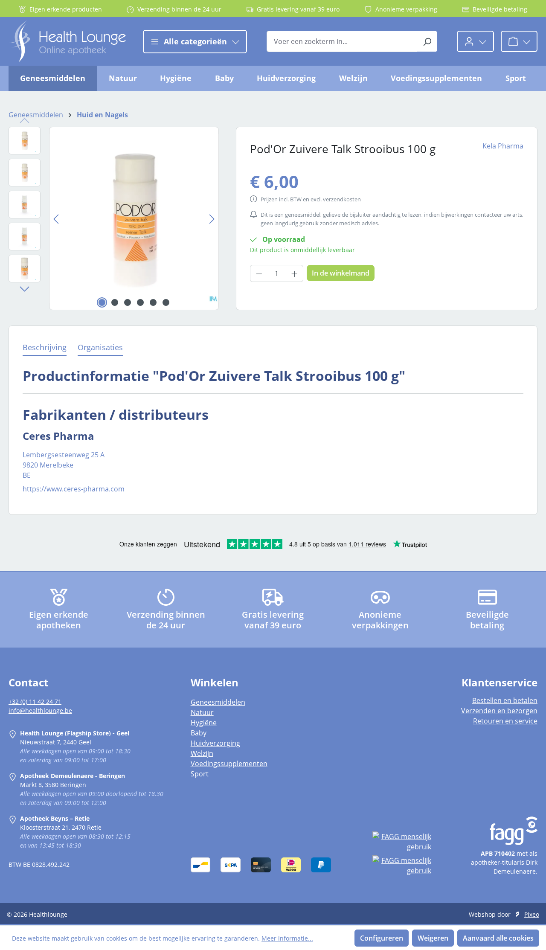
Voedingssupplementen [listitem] (229, 763)
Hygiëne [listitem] (204, 722)
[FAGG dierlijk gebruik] (401, 865)
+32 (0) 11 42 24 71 (35, 701)
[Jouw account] (475, 41)
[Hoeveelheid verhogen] (295, 273)
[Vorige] (55, 218)
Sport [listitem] (200, 774)
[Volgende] (212, 218)
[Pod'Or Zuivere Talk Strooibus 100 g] (133, 218)
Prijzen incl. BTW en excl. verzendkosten (311, 199)
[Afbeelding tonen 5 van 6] (153, 302)
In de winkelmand (340, 273)
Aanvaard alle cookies (498, 938)
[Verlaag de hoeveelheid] (259, 273)
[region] (113, 218)
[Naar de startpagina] (67, 41)
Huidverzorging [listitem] (215, 743)
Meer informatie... (287, 938)
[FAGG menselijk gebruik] (401, 841)
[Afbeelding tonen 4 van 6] (140, 302)
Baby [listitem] (198, 733)
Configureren (381, 938)
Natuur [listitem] (202, 712)
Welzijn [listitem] (202, 753)
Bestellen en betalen (504, 700)
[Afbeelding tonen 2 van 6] (114, 302)
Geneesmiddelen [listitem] (218, 702)
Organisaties (100, 347)
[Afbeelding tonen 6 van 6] (166, 302)
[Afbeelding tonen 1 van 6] (102, 302)
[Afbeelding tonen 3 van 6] (127, 302)
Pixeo (531, 914)
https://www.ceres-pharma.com (74, 489)
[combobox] (342, 41)
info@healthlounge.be (40, 710)
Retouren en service (505, 721)
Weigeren (433, 938)
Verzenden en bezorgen (499, 710)
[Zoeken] (427, 41)
